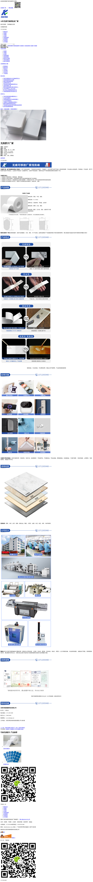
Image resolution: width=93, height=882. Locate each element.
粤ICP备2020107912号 (24, 819)
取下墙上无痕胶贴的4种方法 (10, 89)
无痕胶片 (22, 45)
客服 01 (13, 837)
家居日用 (5, 67)
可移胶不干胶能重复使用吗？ (10, 102)
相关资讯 (3, 75)
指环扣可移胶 (6, 58)
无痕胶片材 (6, 764)
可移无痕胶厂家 (7, 85)
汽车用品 (5, 70)
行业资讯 (5, 40)
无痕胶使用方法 (7, 82)
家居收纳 (5, 66)
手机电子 (5, 69)
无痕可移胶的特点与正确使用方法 (11, 78)
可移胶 (5, 34)
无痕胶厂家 (3, 7)
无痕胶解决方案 (4, 63)
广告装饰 (5, 73)
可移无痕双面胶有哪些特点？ (10, 96)
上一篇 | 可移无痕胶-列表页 (7, 727)
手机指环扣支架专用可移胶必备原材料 (12, 105)
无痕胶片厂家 (13, 729)
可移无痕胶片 (6, 59)
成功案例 (5, 38)
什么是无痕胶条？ (7, 100)
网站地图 (11, 7)
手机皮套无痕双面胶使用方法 (10, 84)
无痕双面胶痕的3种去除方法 (10, 91)
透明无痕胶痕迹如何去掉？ (9, 103)
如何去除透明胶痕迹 (8, 106)
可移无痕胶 (10, 45)
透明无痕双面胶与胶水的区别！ (11, 87)
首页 (2, 109)
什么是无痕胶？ (7, 97)
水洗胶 (5, 36)
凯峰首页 (5, 31)
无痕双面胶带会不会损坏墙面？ (11, 99)
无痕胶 (5, 33)
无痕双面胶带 (16, 45)
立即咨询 (3, 158)
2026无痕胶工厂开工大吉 (9, 88)
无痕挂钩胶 (27, 45)
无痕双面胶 (6, 37)
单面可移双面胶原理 (8, 81)
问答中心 (3, 93)
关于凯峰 (5, 41)
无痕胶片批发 (20, 729)
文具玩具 (5, 72)
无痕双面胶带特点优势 (8, 79)
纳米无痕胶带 (6, 61)
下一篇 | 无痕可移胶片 (19, 727)
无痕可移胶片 (6, 748)
